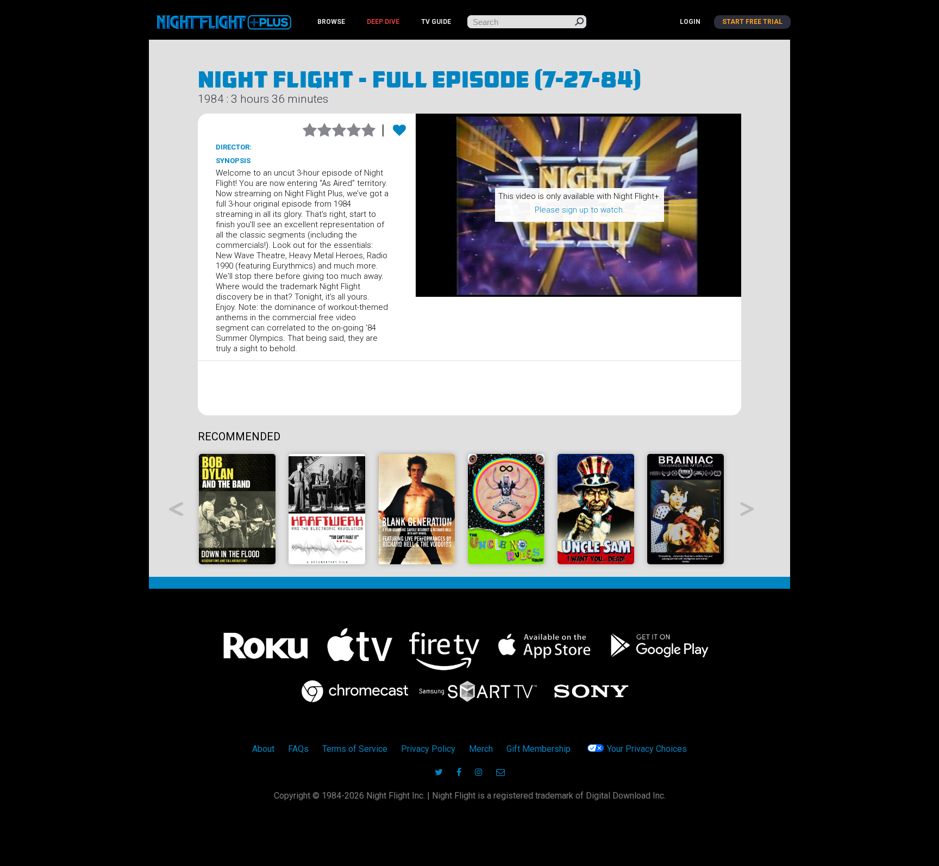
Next (747, 509)
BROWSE (331, 22)
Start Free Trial (752, 22)
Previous (176, 509)
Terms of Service (354, 749)
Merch (481, 749)
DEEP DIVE (383, 22)
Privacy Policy (428, 749)
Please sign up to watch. (580, 210)
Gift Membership (538, 749)
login (690, 22)
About (263, 749)
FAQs (298, 749)
